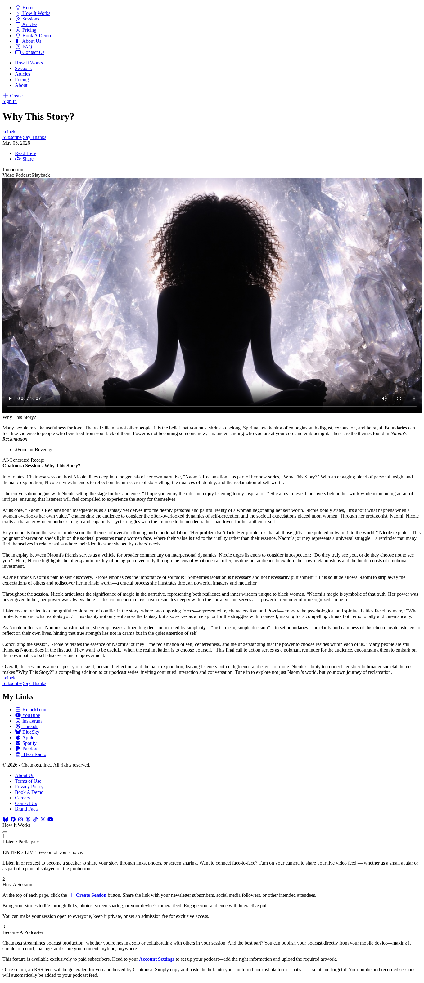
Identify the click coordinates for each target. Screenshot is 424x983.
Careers (22, 797)
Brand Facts (26, 809)
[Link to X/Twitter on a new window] (43, 819)
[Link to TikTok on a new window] (35, 819)
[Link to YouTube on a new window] (50, 819)
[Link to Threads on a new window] (28, 819)
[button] (24, 7)
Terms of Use (28, 781)
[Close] (4, 832)
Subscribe (12, 137)
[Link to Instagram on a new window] (20, 819)
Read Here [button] (25, 153)
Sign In (9, 101)
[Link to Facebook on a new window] (13, 819)
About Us (24, 775)
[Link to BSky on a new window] (5, 819)
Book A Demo (29, 792)
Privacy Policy (29, 786)
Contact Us (26, 803)
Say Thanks (34, 137)
